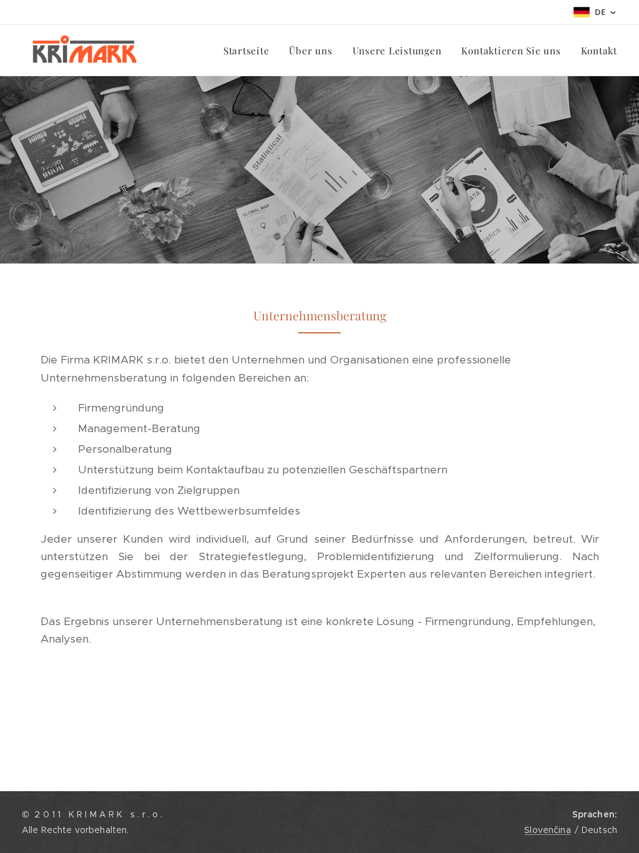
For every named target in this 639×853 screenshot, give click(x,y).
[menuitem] (250, 50)
